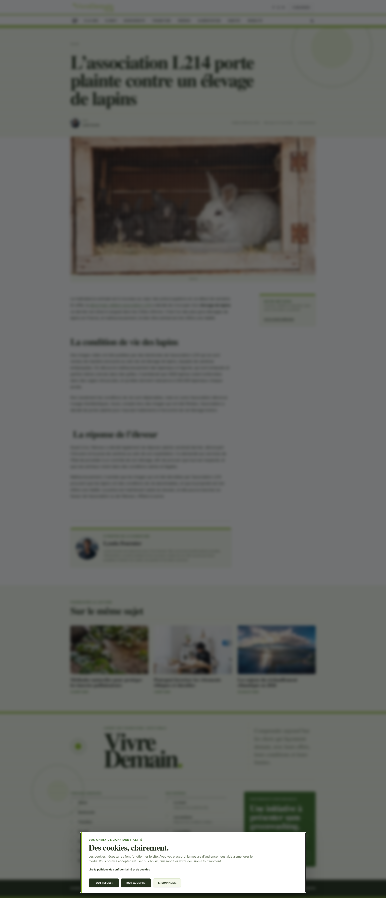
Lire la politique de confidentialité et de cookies (119, 869)
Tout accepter (135, 882)
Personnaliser (167, 882)
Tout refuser (103, 882)
